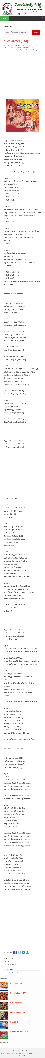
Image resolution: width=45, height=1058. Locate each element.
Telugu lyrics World (17, 1053)
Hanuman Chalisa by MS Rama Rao (19, 1031)
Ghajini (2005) (14, 1022)
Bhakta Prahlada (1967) (16, 1002)
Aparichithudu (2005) (16, 983)
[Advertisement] (22, 76)
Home (5, 18)
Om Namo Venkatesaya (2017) (18, 993)
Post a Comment (12, 972)
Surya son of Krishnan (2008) (18, 1012)
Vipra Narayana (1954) (16, 41)
